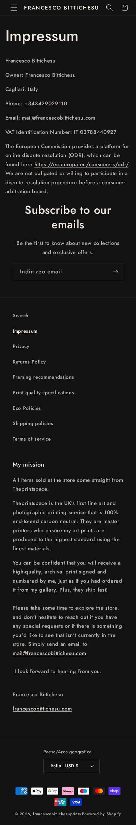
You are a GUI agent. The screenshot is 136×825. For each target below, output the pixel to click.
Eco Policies (27, 408)
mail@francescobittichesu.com (49, 653)
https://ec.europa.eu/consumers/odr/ (81, 164)
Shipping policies (33, 423)
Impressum (25, 331)
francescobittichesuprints (57, 814)
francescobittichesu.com (42, 708)
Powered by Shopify (101, 814)
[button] (14, 7)
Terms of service (32, 438)
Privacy (21, 346)
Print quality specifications (43, 392)
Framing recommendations (43, 377)
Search (20, 315)
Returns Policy (29, 361)
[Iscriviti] (115, 272)
